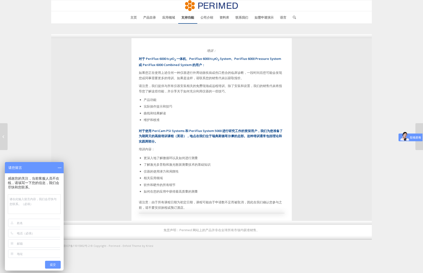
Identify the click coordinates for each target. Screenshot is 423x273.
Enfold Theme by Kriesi (138, 246)
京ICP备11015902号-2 (77, 246)
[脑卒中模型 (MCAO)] (4, 136)
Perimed (114, 246)
